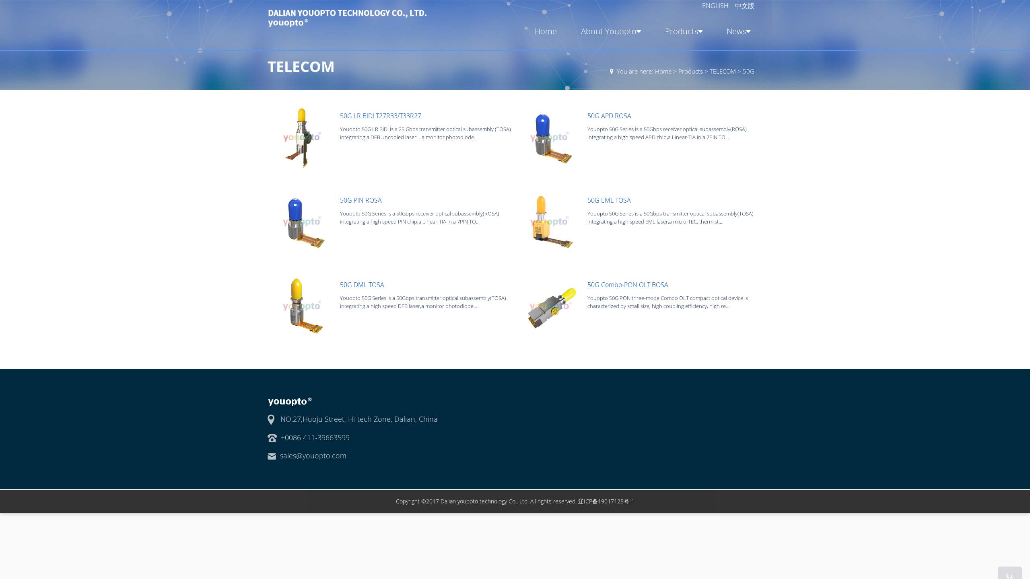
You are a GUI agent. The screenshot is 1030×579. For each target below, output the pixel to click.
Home (546, 31)
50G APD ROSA (609, 115)
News (736, 31)
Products (681, 31)
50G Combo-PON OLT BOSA (627, 284)
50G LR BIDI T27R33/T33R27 (380, 115)
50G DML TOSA (362, 284)
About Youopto (609, 31)
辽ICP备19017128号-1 (606, 501)
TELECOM (723, 71)
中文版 (744, 5)
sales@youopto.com (313, 455)
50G (748, 71)
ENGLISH (716, 5)
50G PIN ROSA (361, 200)
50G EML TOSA (609, 200)
